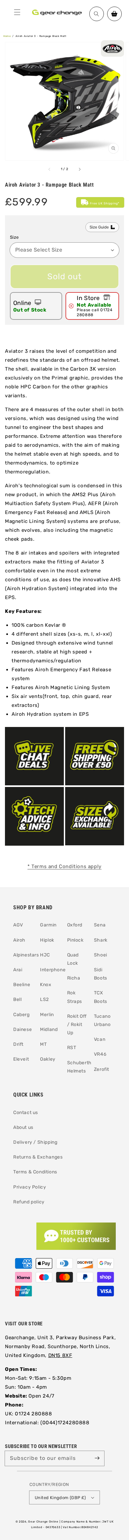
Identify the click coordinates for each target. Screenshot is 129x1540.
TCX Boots (100, 997)
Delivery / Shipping (35, 1142)
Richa (73, 978)
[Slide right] (79, 169)
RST (71, 1047)
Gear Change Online (43, 1521)
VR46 (100, 1054)
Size (14, 237)
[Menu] (17, 12)
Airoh (19, 940)
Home (7, 36)
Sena (100, 925)
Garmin (48, 925)
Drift (18, 1044)
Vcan (99, 1039)
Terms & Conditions (35, 1172)
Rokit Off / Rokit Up (77, 1024)
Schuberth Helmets (78, 1067)
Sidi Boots (100, 974)
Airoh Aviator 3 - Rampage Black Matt (41, 36)
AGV (18, 925)
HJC (45, 955)
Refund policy (29, 1202)
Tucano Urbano (102, 1020)
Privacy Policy (29, 1187)
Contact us (25, 1112)
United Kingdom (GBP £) (60, 1497)
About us (23, 1127)
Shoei (100, 955)
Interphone (51, 970)
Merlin (47, 1014)
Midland (49, 1029)
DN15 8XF (60, 1355)
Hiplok (47, 940)
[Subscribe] (97, 1458)
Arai (17, 970)
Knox (45, 984)
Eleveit (21, 1059)
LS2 (44, 999)
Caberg (21, 1014)
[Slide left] (49, 169)
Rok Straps (74, 997)
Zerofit (101, 1069)
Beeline (21, 984)
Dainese (22, 1029)
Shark (101, 940)
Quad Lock (73, 959)
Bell (17, 999)
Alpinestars (24, 955)
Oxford (75, 925)
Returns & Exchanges (38, 1157)
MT (43, 1044)
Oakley (48, 1059)
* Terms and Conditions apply (64, 866)
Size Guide (99, 227)
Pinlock (75, 940)
